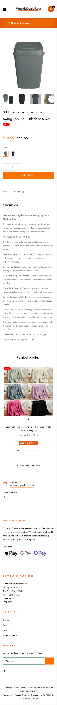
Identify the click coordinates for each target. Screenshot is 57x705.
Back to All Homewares (30, 465)
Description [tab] (10, 205)
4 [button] (30, 451)
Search (6, 625)
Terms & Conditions (11, 635)
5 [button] (34, 451)
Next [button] (52, 99)
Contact (6, 619)
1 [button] (18, 451)
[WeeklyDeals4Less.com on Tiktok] (5, 671)
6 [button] (38, 451)
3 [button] (26, 451)
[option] (28, 409)
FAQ (5, 630)
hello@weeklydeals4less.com (22, 485)
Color (5, 147)
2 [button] (22, 451)
